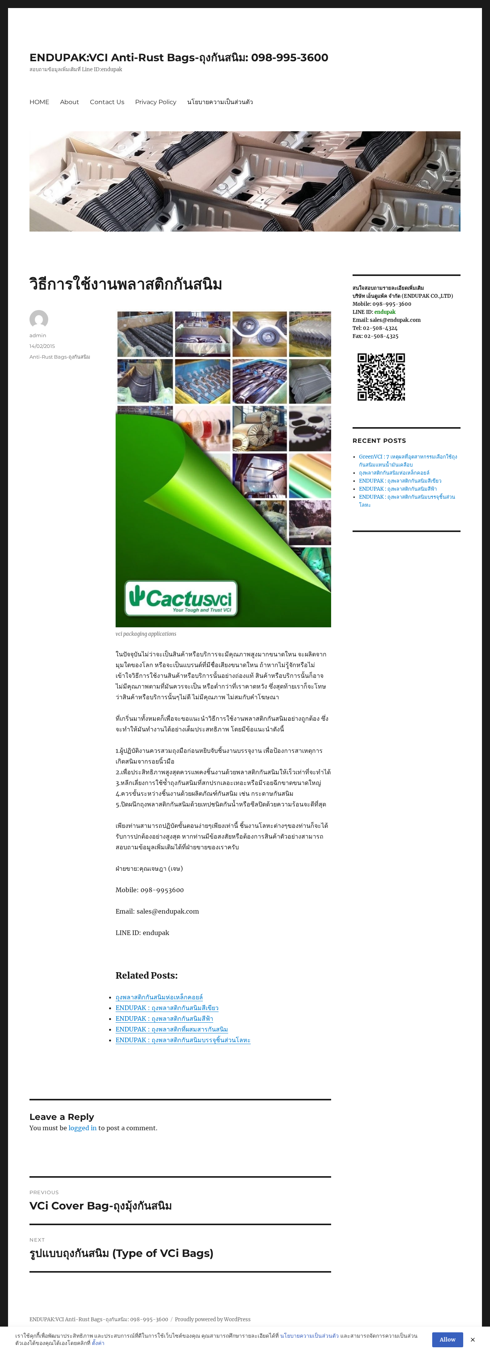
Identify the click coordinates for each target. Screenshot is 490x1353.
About (69, 102)
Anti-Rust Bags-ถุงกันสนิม (59, 357)
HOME (39, 102)
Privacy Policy (155, 102)
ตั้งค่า (98, 1343)
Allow (448, 1339)
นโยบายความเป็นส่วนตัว (220, 102)
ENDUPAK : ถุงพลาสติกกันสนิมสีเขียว (400, 481)
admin (37, 335)
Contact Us (107, 102)
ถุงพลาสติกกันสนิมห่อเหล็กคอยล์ (394, 473)
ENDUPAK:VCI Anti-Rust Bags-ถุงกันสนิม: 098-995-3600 (178, 57)
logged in (83, 1128)
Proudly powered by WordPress (213, 1319)
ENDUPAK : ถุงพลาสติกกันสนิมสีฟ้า (398, 489)
